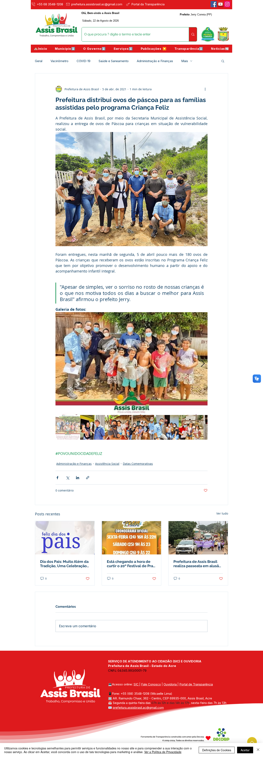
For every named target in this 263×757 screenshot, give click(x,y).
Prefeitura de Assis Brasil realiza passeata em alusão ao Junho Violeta (197, 563)
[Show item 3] (117, 427)
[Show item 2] (92, 427)
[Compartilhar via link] (88, 478)
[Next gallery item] (202, 364)
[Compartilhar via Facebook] (57, 478)
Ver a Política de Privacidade (162, 752)
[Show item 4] (141, 427)
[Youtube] (220, 4)
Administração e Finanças (155, 61)
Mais (184, 61)
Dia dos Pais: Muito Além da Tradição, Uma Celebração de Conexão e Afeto (64, 563)
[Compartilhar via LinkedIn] (78, 478)
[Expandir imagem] (131, 363)
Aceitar (245, 750)
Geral (38, 61)
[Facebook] (214, 4)
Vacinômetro (59, 61)
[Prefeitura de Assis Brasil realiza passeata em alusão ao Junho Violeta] (198, 537)
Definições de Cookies (216, 750)
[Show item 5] (166, 427)
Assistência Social (107, 464)
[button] (65, 49)
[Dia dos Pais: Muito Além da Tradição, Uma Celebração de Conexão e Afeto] (65, 537)
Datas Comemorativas (138, 464)
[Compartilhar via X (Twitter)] (67, 478)
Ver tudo (222, 513)
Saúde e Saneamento (114, 61)
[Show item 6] (191, 427)
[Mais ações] (205, 89)
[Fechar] (258, 750)
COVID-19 (83, 61)
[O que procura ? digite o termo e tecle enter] (193, 34)
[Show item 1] (67, 427)
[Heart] (208, 738)
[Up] (252, 742)
